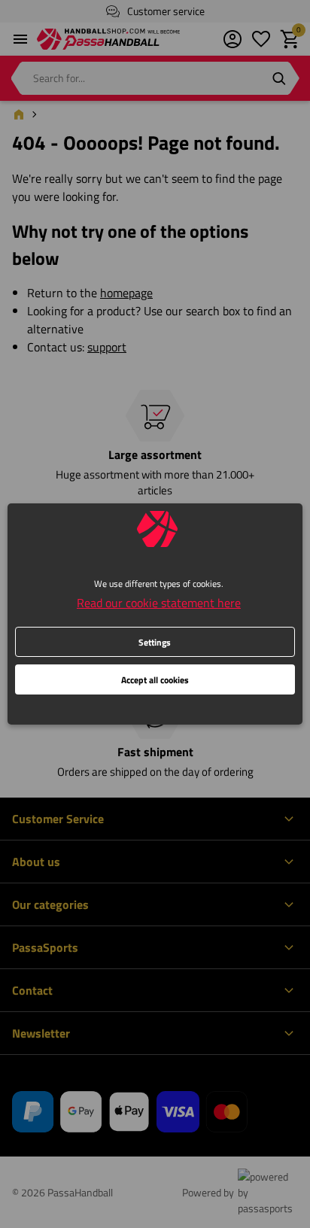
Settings (154, 642)
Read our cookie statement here (159, 603)
